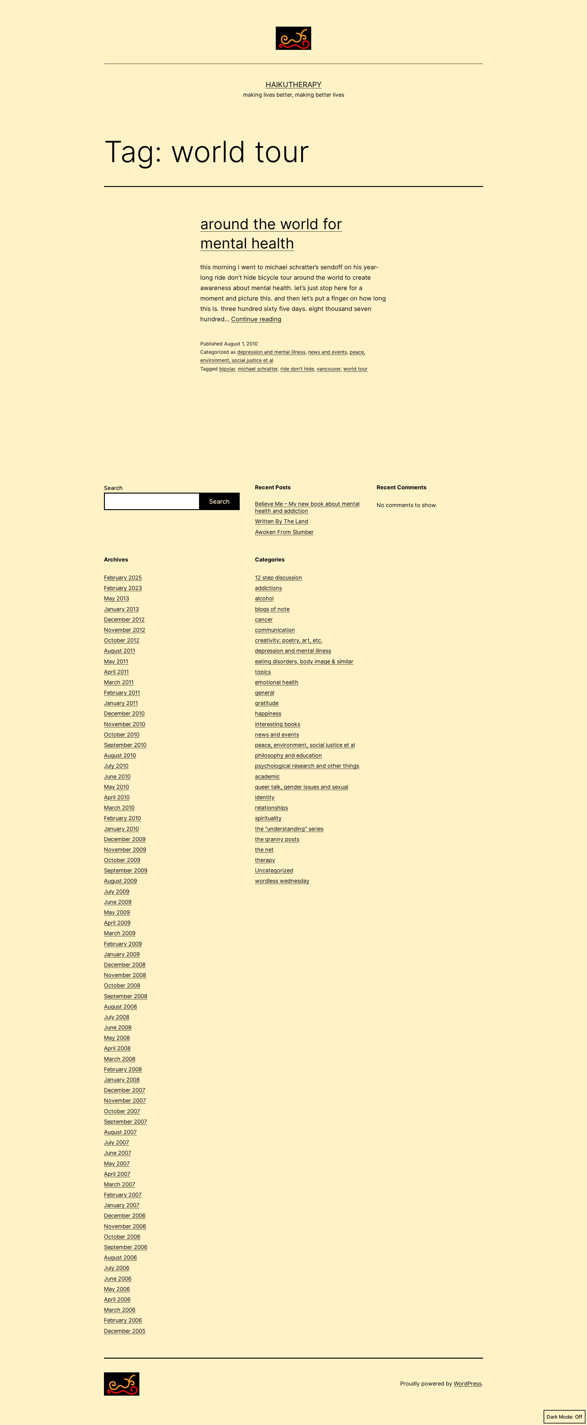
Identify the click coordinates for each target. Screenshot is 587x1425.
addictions (268, 588)
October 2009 (122, 860)
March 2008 (119, 1059)
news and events (327, 352)
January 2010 (121, 829)
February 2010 (122, 818)
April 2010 (117, 797)
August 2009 (120, 881)
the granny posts (277, 839)
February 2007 (123, 1195)
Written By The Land (281, 521)
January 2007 (121, 1205)
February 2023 (123, 588)
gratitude (267, 703)
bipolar (227, 369)
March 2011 (119, 682)
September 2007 (125, 1121)
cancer (264, 619)
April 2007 (117, 1174)
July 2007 (116, 1142)
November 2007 (125, 1100)
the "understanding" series (289, 829)
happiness (268, 713)
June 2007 (117, 1153)
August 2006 (120, 1257)
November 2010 (124, 724)
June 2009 (117, 902)
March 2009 (119, 933)
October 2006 (122, 1236)
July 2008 (116, 1017)
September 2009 (125, 870)
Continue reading (256, 319)
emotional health (276, 682)
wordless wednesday (282, 881)
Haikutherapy (294, 84)
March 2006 (119, 1310)
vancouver (329, 369)
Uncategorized (274, 870)
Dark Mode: (560, 1417)
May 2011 (116, 661)
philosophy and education (288, 755)
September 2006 (125, 1247)
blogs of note (272, 609)
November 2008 (125, 975)
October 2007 (122, 1111)
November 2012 (124, 630)
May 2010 (116, 787)
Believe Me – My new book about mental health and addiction (307, 507)
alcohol (264, 598)
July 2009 (116, 891)
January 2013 (121, 609)
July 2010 (116, 766)
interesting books (277, 724)
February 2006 (123, 1320)
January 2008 (122, 1079)
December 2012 (124, 619)
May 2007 (117, 1163)
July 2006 (116, 1268)
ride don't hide (297, 369)
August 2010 (120, 755)
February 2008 (123, 1069)
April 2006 (117, 1299)
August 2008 (120, 1006)
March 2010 (119, 807)
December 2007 (124, 1090)
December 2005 (125, 1331)
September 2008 (125, 996)
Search (113, 488)
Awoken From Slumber (284, 532)
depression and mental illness (271, 352)
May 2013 (116, 598)
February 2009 (123, 944)
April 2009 (117, 923)
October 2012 (121, 640)
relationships (271, 807)
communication (275, 630)
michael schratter (258, 369)
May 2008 (117, 1038)
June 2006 (117, 1278)
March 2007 (119, 1184)
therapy (265, 860)
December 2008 (125, 964)
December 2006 (125, 1215)
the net (264, 849)
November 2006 (125, 1226)
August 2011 (119, 650)
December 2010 (124, 713)
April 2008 (117, 1048)
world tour (355, 369)
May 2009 (117, 912)
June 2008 (117, 1027)
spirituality (268, 818)
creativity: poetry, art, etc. (289, 640)
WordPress (468, 1383)
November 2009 (125, 849)
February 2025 (123, 577)
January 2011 (121, 703)
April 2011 (116, 672)
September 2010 (125, 745)
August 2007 (120, 1132)
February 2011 (122, 692)
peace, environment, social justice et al (305, 745)
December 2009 (125, 839)
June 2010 (117, 776)
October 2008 (122, 985)
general (264, 692)
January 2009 (122, 954)
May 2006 (117, 1289)
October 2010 (121, 734)
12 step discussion (278, 577)
